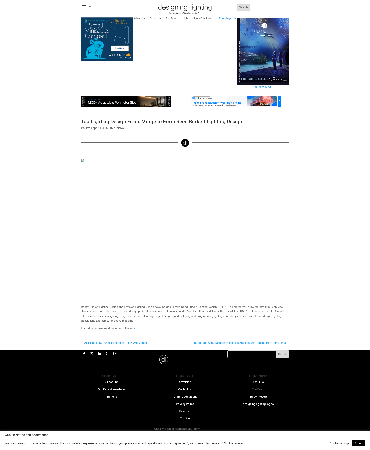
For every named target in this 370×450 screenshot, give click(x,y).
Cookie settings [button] (340, 443)
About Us (258, 382)
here (135, 327)
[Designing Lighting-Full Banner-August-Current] (126, 106)
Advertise (139, 18)
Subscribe (155, 18)
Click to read (263, 87)
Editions (112, 396)
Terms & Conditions (184, 396)
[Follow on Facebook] (84, 353)
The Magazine (227, 18)
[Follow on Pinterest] (107, 353)
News (120, 128)
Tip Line (185, 418)
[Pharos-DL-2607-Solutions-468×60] (236, 106)
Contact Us (185, 389)
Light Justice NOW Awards (198, 18)
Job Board (172, 18)
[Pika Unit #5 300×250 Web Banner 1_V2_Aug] (107, 59)
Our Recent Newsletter (112, 389)
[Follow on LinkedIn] (99, 353)
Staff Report (91, 128)
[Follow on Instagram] (115, 353)
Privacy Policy (185, 404)
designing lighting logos (258, 404)
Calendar (185, 411)
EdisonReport (258, 396)
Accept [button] (359, 443)
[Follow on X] (92, 353)
